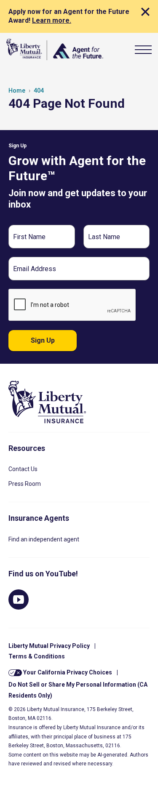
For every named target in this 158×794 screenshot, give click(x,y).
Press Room (24, 483)
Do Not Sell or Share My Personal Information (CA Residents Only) (77, 689)
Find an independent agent (43, 539)
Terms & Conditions (36, 656)
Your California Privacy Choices (67, 672)
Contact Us (22, 469)
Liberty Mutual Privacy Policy (49, 645)
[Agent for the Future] (54, 49)
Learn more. (51, 20)
